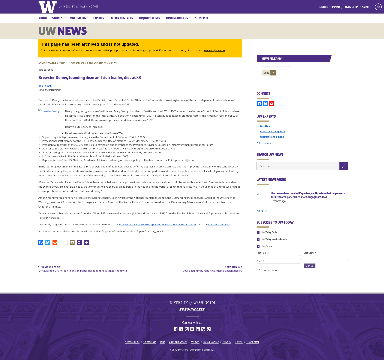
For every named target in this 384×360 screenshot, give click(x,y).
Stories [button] (57, 18)
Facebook (175, 329)
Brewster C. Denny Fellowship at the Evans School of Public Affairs (157, 224)
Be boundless (192, 310)
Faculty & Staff (351, 6)
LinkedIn (198, 329)
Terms (239, 341)
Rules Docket (211, 341)
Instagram (186, 329)
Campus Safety (178, 341)
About (43, 18)
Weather (265, 126)
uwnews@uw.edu (214, 50)
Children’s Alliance (219, 224)
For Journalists (149, 18)
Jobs (162, 341)
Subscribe (202, 18)
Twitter (181, 329)
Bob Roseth (45, 85)
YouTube (192, 329)
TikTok (209, 329)
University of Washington (48, 7)
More (266, 73)
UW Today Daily (269, 232)
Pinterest (203, 329)
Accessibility (132, 341)
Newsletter (252, 341)
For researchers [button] (176, 18)
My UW (195, 341)
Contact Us (149, 341)
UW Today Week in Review (274, 239)
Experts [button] (98, 18)
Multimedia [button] (78, 18)
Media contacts (122, 18)
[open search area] (378, 6)
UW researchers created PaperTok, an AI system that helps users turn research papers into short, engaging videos (308, 197)
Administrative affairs (51, 63)
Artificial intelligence (272, 131)
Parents (336, 6)
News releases (77, 63)
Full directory (264, 143)
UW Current (267, 246)
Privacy (226, 341)
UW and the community (103, 63)
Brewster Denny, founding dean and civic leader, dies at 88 (89, 77)
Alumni (365, 6)
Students (324, 6)
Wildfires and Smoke (272, 136)
